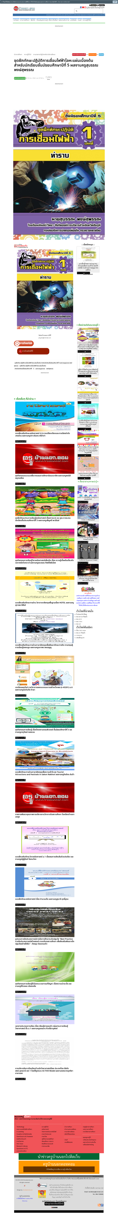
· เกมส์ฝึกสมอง (68, 1142)
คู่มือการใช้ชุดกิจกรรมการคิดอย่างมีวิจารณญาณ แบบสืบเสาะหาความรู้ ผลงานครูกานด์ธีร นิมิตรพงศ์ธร (88, 371)
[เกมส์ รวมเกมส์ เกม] (79, 20)
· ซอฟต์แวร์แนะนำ (21, 1139)
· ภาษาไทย (44, 1136)
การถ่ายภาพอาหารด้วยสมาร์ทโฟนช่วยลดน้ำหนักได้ (88, 538)
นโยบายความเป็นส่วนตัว (64, 2)
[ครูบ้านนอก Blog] (33, 20)
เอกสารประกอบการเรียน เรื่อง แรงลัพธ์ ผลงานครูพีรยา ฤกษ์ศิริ (88, 474)
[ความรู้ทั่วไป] (86, 20)
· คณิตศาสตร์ (45, 1129)
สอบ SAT (78, 624)
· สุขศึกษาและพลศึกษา (47, 1139)
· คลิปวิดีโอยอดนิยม (69, 1134)
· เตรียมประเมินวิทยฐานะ (89, 1140)
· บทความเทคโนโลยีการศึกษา (24, 1129)
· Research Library (22, 1146)
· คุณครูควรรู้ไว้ (86, 1137)
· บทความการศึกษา (87, 1129)
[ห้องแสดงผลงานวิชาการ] (63, 20)
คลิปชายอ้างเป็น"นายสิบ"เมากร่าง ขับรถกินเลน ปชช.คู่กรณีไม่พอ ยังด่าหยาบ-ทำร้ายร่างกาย (88, 578)
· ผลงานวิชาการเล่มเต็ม (89, 1142)
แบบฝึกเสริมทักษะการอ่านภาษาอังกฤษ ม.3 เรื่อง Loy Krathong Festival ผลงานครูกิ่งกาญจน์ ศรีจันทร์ (88, 423)
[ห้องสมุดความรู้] (42, 20)
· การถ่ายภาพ (19, 1141)
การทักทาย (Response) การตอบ (88, 560)
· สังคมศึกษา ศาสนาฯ (47, 1141)
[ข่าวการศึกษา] (25, 20)
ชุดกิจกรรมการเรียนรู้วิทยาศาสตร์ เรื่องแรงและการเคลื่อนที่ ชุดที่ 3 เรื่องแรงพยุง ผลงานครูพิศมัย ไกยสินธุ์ (88, 346)
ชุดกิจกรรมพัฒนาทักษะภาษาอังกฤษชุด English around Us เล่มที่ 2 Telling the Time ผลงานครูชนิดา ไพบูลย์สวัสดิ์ (88, 449)
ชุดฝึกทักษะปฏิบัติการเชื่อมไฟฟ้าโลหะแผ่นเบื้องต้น (33, 366)
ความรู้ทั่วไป (27, 54)
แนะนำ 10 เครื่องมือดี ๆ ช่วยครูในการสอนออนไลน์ (88, 498)
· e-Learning (20, 1132)
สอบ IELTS (79, 619)
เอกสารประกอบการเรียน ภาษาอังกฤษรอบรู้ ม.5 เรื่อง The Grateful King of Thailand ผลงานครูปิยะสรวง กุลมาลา (88, 396)
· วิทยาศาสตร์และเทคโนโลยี (48, 1132)
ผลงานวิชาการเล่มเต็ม (79, 54)
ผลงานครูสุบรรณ (40, 369)
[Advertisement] (59, 38)
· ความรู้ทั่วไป (44, 1127)
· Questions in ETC (22, 1149)
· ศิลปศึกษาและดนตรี (47, 1144)
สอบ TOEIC (79, 621)
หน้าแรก (101, 54)
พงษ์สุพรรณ (49, 369)
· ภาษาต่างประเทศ (46, 1134)
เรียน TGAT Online (81, 630)
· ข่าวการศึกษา (68, 1127)
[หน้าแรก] (16, 20)
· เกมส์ (66, 1140)
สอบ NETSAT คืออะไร (81, 617)
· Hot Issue (19, 1144)
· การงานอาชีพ (45, 1146)
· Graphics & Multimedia (24, 1134)
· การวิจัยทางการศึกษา (88, 1132)
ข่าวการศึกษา (18, 54)
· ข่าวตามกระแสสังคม (70, 1129)
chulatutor (79, 635)
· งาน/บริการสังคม (69, 1132)
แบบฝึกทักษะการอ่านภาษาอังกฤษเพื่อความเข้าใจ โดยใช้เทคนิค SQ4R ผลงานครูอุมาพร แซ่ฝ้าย (88, 267)
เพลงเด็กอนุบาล (80, 637)
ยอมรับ (115, 1)
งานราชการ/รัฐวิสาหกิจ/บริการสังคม (44, 54)
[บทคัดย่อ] (73, 20)
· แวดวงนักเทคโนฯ (21, 1151)
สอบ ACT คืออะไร (80, 633)
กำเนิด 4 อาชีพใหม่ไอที (88, 520)
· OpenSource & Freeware (24, 1136)
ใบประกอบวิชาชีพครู (81, 614)
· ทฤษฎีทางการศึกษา (88, 1127)
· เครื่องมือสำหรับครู (88, 1145)
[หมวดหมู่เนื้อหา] (53, 20)
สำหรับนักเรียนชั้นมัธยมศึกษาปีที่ (23, 369)
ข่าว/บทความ (92, 54)
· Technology (20, 1127)
